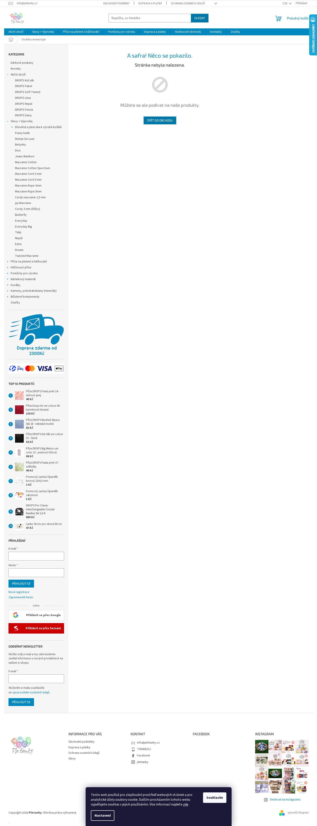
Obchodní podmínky (116, 3)
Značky (15, 302)
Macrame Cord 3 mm (28, 174)
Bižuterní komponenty (25, 297)
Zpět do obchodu (160, 120)
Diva (17, 150)
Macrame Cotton (26, 162)
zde (185, 804)
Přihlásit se (21, 583)
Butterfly (21, 215)
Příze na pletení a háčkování (29, 261)
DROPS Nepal (23, 104)
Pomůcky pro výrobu (24, 273)
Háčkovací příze (21, 267)
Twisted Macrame (27, 256)
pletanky (142, 762)
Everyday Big (23, 226)
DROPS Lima (23, 98)
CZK (285, 3)
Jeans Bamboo (24, 156)
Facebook (143, 755)
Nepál (18, 238)
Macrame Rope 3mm (28, 185)
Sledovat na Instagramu (285, 799)
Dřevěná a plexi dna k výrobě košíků (38, 127)
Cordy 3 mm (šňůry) (27, 209)
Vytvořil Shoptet (298, 813)
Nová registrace (18, 592)
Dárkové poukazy (22, 63)
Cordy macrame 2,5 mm (30, 197)
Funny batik (22, 133)
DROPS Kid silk (24, 80)
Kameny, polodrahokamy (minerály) (34, 291)
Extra (18, 244)
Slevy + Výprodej (21, 121)
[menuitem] (16, 31)
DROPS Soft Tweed (27, 92)
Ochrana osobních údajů (188, 3)
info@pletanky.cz (148, 742)
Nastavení (103, 815)
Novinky (16, 69)
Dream (19, 250)
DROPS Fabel (23, 86)
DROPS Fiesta (24, 110)
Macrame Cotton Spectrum (32, 168)
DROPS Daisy (23, 115)
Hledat (199, 18)
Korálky (15, 285)
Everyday (21, 221)
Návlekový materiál (23, 279)
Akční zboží (18, 74)
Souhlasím (214, 797)
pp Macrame (23, 203)
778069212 (144, 749)
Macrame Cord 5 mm (28, 180)
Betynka (20, 144)
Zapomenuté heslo (20, 597)
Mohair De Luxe (24, 139)
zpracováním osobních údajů (30, 692)
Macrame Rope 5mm (28, 191)
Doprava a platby (150, 3)
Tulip (18, 232)
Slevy (72, 758)
